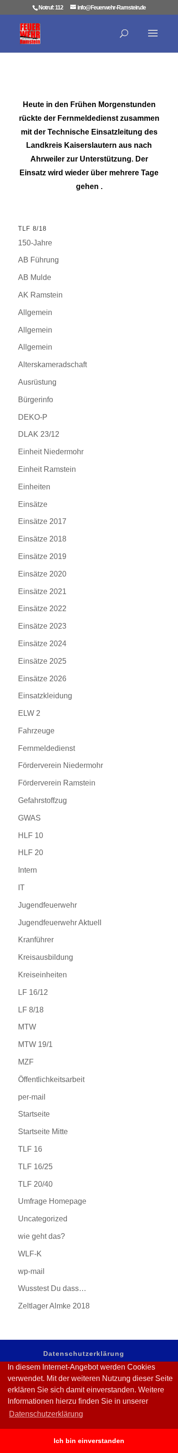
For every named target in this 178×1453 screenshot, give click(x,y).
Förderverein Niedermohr (60, 765)
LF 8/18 (31, 1010)
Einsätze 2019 (42, 556)
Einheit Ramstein (47, 469)
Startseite (34, 1114)
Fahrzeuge (36, 731)
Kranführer (36, 940)
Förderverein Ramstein (56, 783)
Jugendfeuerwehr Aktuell (60, 923)
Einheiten (34, 487)
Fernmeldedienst (46, 748)
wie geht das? (41, 1236)
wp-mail (31, 1271)
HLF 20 (30, 852)
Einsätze (32, 504)
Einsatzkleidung (45, 696)
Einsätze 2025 (42, 661)
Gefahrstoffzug (42, 800)
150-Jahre (35, 243)
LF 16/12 (33, 992)
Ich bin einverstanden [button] (89, 1440)
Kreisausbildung (45, 957)
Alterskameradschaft (52, 365)
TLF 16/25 (35, 1167)
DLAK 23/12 (38, 434)
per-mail (32, 1097)
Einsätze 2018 (42, 539)
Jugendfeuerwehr (47, 905)
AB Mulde (34, 277)
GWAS (29, 818)
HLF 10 (30, 835)
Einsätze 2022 (42, 609)
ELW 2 (29, 713)
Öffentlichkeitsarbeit (51, 1079)
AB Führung (38, 260)
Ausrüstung (37, 382)
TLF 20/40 (35, 1184)
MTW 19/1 (35, 1044)
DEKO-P (32, 417)
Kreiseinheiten (42, 975)
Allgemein (35, 312)
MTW (27, 1027)
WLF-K (30, 1254)
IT (21, 888)
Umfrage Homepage (52, 1201)
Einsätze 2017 (42, 521)
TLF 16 (30, 1149)
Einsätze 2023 (42, 626)
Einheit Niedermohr (51, 452)
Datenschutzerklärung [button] (46, 1414)
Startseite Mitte (43, 1132)
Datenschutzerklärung (83, 1353)
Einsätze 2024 (42, 644)
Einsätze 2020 (42, 574)
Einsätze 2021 (42, 591)
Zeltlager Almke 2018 (54, 1306)
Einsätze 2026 (42, 679)
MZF (26, 1062)
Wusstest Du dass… (52, 1288)
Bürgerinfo (35, 400)
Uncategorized (42, 1219)
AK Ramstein (40, 295)
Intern (27, 870)
